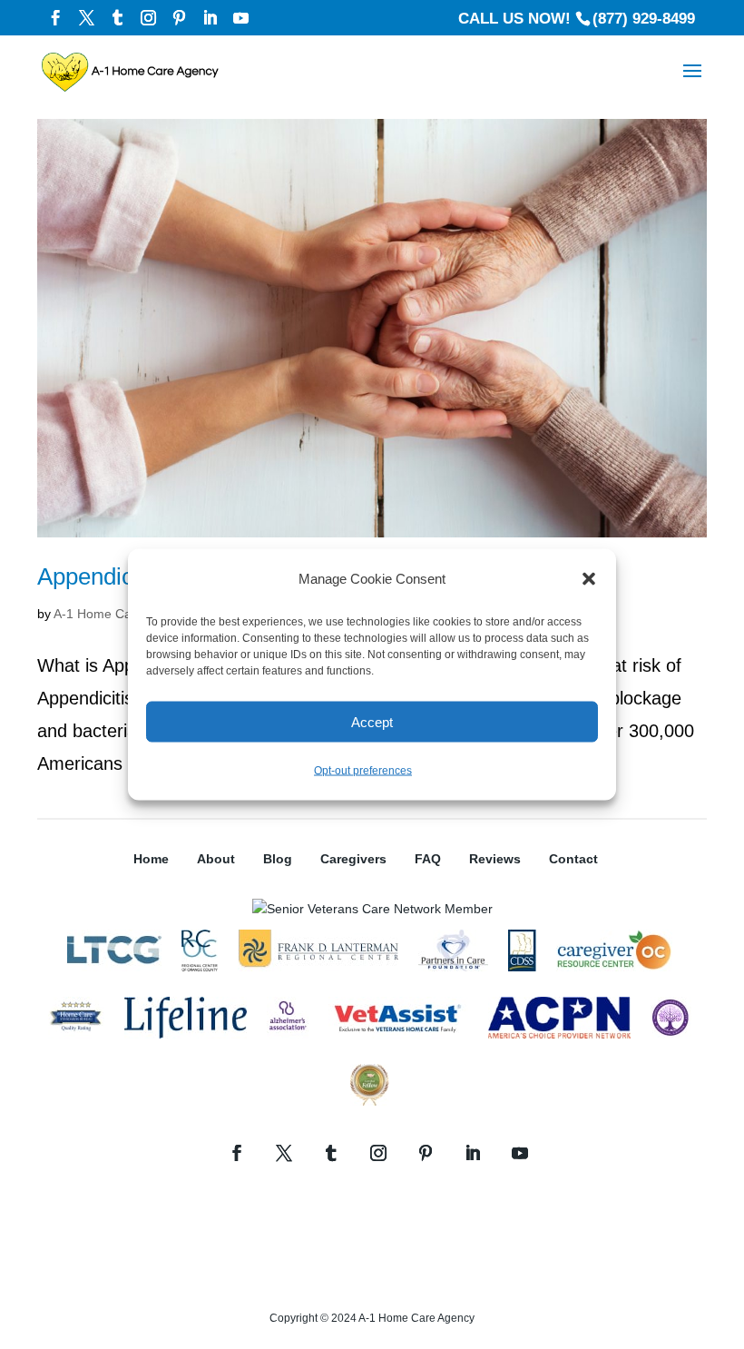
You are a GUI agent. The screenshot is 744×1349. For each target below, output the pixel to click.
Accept (372, 721)
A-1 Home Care (98, 613)
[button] (589, 579)
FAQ (428, 859)
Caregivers (353, 859)
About (216, 859)
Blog (277, 859)
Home (151, 859)
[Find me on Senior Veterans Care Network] (372, 908)
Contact (573, 859)
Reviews (495, 859)
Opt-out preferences (363, 770)
